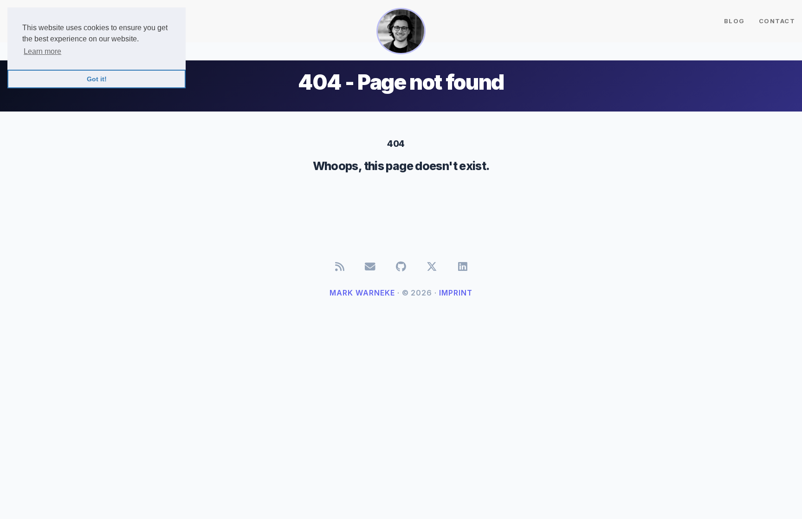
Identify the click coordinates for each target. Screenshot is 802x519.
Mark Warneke (362, 292)
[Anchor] (410, 142)
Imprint (455, 292)
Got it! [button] (97, 79)
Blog (734, 21)
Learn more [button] (42, 51)
